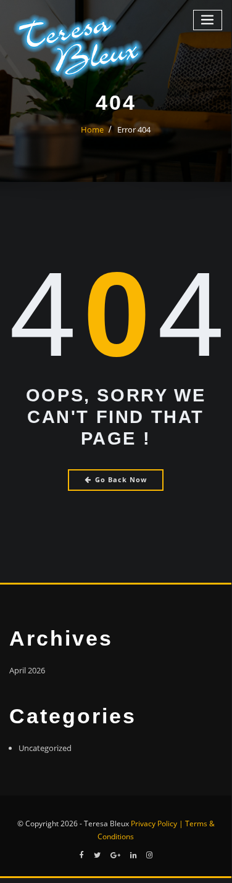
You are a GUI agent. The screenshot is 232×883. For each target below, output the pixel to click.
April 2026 (27, 670)
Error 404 (134, 129)
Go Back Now (121, 479)
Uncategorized (45, 748)
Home (92, 129)
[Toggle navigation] (208, 20)
